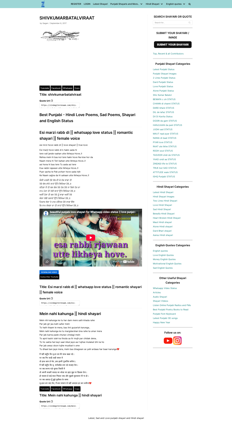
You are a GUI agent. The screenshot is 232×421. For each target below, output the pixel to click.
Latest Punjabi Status (163, 69)
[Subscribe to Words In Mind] (168, 344)
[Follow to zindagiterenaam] (177, 344)
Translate (44, 88)
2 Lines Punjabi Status (164, 77)
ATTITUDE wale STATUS (165, 172)
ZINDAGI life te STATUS (165, 163)
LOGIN (87, 4)
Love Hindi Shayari (162, 205)
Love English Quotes (163, 255)
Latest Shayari (100, 4)
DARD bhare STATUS (163, 108)
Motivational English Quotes (167, 263)
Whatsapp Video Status (165, 288)
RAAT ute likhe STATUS (165, 146)
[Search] (189, 22)
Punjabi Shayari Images (164, 73)
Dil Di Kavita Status (163, 116)
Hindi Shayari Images (163, 196)
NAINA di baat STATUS (164, 138)
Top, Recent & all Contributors (168, 53)
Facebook (56, 88)
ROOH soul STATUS (163, 150)
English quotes (160, 250)
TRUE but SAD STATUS (165, 168)
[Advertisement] (90, 65)
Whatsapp (67, 88)
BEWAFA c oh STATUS (164, 99)
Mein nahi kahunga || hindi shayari (70, 313)
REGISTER (76, 4)
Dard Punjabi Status (163, 82)
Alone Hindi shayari (163, 226)
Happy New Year (161, 322)
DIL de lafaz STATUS (163, 112)
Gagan (45, 23)
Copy (77, 88)
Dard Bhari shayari (162, 230)
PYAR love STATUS (162, 142)
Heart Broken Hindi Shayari (167, 218)
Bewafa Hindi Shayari (164, 213)
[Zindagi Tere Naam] (43, 4)
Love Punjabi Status (163, 86)
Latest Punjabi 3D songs (165, 318)
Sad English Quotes (163, 268)
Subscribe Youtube (49, 277)
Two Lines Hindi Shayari (165, 200)
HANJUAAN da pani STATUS (167, 125)
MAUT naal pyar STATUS (165, 133)
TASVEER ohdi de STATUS (166, 155)
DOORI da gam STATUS (165, 120)
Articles (157, 292)
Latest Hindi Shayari (163, 192)
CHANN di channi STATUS (166, 103)
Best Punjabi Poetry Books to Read (170, 309)
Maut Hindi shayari (162, 222)
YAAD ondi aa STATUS (164, 159)
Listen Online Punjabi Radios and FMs (172, 305)
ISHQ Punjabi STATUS (164, 176)
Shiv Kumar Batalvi (162, 95)
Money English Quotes (164, 259)
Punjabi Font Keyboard (164, 313)
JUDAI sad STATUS (162, 129)
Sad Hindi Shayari (162, 209)
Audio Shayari (160, 296)
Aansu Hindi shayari (163, 235)
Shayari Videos (160, 301)
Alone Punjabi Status (163, 90)
